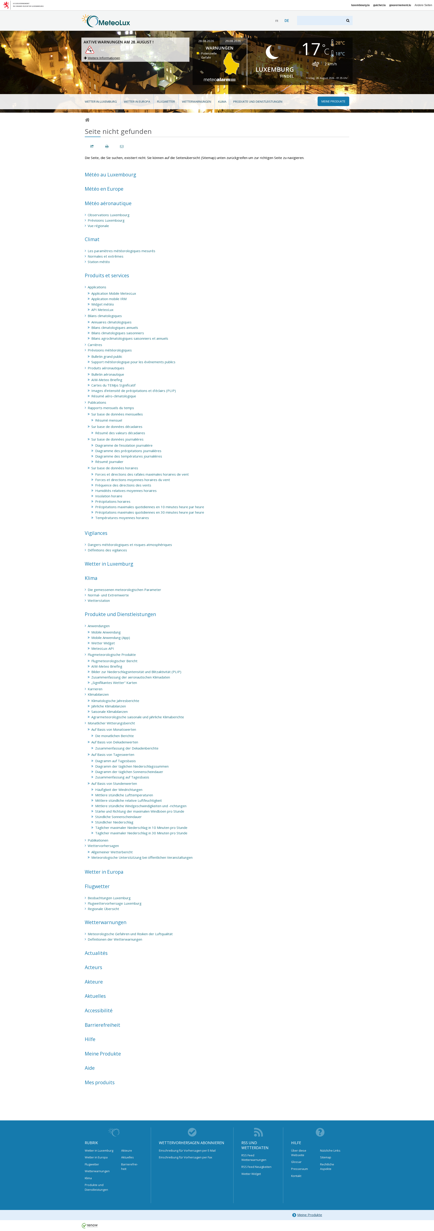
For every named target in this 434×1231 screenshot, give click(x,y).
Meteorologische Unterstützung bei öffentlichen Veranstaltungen (142, 857)
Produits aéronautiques (106, 368)
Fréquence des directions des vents (123, 485)
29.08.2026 (233, 41)
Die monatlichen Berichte (114, 735)
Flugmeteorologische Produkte (112, 654)
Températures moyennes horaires (122, 517)
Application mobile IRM (109, 298)
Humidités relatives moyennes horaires (126, 490)
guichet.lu (379, 5)
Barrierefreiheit (102, 1025)
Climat (92, 239)
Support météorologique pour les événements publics (133, 362)
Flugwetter (166, 102)
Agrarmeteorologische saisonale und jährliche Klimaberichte (137, 717)
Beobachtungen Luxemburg (109, 898)
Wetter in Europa (137, 102)
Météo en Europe (104, 189)
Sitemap (325, 1157)
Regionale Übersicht (103, 908)
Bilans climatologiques (105, 315)
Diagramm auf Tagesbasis (115, 761)
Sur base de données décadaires (116, 426)
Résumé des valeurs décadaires (120, 433)
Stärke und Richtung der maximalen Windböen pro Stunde (139, 811)
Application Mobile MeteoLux (113, 293)
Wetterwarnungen (196, 102)
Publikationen (98, 840)
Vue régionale (98, 225)
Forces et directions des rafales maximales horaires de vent (142, 474)
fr (276, 21)
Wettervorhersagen (103, 845)
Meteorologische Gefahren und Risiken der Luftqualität (130, 934)
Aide (90, 1068)
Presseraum (299, 1169)
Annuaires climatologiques (111, 322)
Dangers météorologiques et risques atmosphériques (130, 544)
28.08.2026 (206, 41)
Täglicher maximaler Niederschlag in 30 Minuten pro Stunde (141, 833)
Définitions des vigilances (107, 550)
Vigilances (96, 533)
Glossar (296, 1162)
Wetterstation (99, 600)
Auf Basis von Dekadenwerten (114, 742)
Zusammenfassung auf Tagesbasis (122, 777)
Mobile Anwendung (106, 632)
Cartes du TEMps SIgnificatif (113, 385)
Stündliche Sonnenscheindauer (118, 816)
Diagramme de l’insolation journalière (124, 445)
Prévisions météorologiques (110, 350)
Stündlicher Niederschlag (114, 822)
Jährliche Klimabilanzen (108, 706)
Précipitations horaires (112, 501)
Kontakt (296, 1176)
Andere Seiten (423, 5)
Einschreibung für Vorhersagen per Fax (185, 1157)
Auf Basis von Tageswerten (112, 754)
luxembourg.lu (360, 5)
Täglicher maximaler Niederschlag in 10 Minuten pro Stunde (141, 827)
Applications (97, 287)
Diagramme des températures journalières (128, 456)
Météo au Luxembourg (110, 174)
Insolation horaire (108, 496)
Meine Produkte (103, 1054)
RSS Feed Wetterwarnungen (253, 1157)
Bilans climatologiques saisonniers (117, 333)
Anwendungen (99, 626)
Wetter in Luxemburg (101, 102)
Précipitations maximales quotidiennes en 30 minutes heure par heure (149, 512)
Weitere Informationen (104, 58)
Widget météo (102, 304)
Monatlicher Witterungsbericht (111, 723)
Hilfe (90, 1039)
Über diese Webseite (298, 1152)
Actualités (96, 953)
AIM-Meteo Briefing (106, 379)
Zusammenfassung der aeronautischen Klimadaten (130, 677)
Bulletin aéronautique (107, 374)
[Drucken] (107, 146)
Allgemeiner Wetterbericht (112, 852)
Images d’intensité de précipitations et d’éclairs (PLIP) (133, 390)
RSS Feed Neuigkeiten (256, 1167)
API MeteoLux (102, 309)
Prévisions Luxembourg (106, 220)
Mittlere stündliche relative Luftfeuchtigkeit (128, 800)
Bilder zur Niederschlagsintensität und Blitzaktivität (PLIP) (136, 671)
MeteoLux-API (102, 648)
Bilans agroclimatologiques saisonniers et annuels (129, 338)
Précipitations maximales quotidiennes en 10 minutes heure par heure (149, 507)
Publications (97, 402)
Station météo (99, 261)
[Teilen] (92, 146)
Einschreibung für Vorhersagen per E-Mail (187, 1150)
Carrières (95, 344)
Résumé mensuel (108, 420)
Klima (222, 102)
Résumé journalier (109, 461)
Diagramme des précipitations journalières (128, 450)
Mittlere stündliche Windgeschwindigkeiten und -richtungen (140, 806)
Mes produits (100, 1082)
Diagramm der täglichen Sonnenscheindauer (129, 771)
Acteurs (93, 967)
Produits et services (107, 275)
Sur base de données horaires (114, 468)
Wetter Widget (103, 643)
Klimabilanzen (98, 694)
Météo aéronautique (108, 203)
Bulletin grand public (106, 356)
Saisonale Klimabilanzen (109, 711)
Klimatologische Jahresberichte (115, 700)
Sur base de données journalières (117, 439)
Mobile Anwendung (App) (110, 637)
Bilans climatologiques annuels (114, 327)
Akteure (94, 982)
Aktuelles (95, 996)
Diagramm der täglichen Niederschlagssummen (132, 766)
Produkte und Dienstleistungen (257, 102)
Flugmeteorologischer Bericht (114, 661)
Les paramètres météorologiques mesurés (121, 251)
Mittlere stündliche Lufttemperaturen (124, 795)
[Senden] (122, 146)
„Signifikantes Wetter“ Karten (114, 682)
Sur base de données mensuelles (117, 414)
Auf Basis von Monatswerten (113, 729)
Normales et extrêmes (105, 256)
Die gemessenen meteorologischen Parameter (124, 589)
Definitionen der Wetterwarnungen (115, 939)
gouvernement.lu (400, 5)
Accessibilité (99, 1010)
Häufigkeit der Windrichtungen (118, 789)
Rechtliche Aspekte (327, 1166)
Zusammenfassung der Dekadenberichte (126, 748)
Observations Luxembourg (109, 215)
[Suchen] (348, 20)
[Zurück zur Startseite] (105, 25)
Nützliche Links (330, 1150)
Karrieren (95, 689)
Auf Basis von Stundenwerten (114, 783)
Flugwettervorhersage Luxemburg (115, 903)
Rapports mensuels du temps (111, 408)
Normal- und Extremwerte (108, 595)
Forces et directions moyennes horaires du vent (132, 479)
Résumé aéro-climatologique (113, 396)
